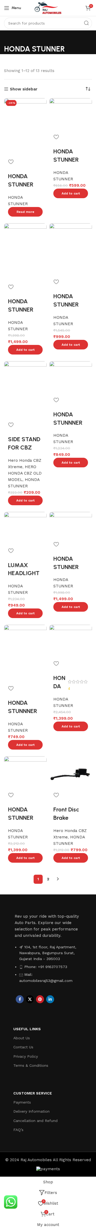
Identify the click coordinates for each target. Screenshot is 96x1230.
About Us (21, 1038)
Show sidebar (23, 89)
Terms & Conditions (30, 1065)
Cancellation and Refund (35, 1120)
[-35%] (70, 248)
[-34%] (70, 772)
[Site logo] (48, 7)
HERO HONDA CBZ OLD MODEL (25, 473)
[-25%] (25, 251)
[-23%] (25, 527)
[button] (70, 193)
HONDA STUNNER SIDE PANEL (68, 304)
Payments (22, 1102)
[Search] (86, 23)
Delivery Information (31, 1111)
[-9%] (70, 114)
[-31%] (70, 377)
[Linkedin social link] (50, 999)
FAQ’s (18, 1130)
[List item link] (48, 966)
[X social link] (30, 999)
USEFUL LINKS (27, 1029)
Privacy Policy (25, 1056)
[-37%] (25, 772)
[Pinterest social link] (40, 999)
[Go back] (10, 37)
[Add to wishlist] (10, 161)
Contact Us (23, 1047)
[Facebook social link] (20, 999)
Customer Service (32, 1093)
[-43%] (70, 640)
